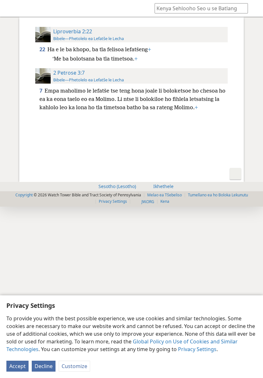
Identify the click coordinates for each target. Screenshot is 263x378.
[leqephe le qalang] (9, 8)
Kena (164, 201)
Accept (17, 366)
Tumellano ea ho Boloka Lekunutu (218, 195)
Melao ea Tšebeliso (164, 195)
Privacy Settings (197, 349)
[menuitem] (9, 8)
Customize (74, 366)
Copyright (24, 195)
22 (42, 49)
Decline (44, 366)
